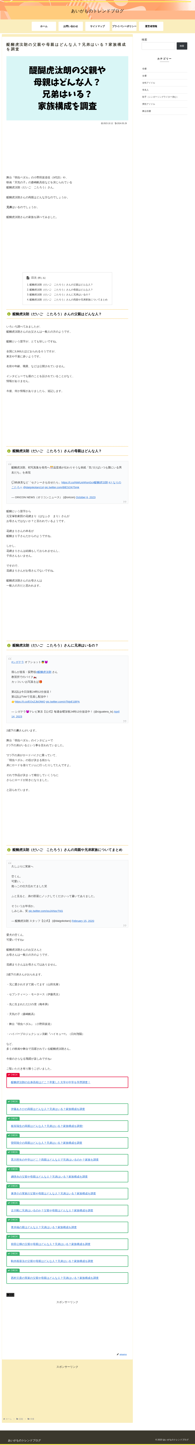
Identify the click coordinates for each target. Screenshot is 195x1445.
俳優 (11, 1295)
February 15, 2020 (83, 920)
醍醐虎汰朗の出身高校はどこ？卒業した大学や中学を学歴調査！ (50, 1082)
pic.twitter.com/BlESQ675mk (62, 487)
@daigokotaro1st (33, 487)
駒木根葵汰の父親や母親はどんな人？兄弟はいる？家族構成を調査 (52, 1261)
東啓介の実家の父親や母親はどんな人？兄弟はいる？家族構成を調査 (53, 1193)
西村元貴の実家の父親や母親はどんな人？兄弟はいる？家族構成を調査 (55, 1277)
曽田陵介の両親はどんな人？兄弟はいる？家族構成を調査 (46, 1142)
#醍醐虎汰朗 (100, 482)
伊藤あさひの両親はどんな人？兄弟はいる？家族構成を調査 (48, 1109)
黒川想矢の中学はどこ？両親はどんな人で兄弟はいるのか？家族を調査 (55, 1159)
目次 (34, 277)
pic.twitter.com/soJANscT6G (46, 910)
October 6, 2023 (86, 497)
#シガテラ (17, 662)
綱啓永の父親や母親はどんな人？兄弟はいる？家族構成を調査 (49, 1176)
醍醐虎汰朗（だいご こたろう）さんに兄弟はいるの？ (60, 294)
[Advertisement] (67, 148)
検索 (144, 39)
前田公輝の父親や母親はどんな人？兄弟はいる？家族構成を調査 (50, 1244)
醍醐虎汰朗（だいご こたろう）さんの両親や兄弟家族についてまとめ (69, 299)
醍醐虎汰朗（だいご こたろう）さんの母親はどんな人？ (61, 289)
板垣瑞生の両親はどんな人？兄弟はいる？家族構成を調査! (47, 1126)
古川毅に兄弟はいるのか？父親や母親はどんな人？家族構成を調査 (52, 1210)
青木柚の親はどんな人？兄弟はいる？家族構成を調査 (44, 1227)
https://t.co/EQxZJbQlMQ (30, 701)
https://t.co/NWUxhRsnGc (77, 482)
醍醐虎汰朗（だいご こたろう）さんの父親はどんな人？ (61, 284)
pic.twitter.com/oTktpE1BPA (63, 701)
